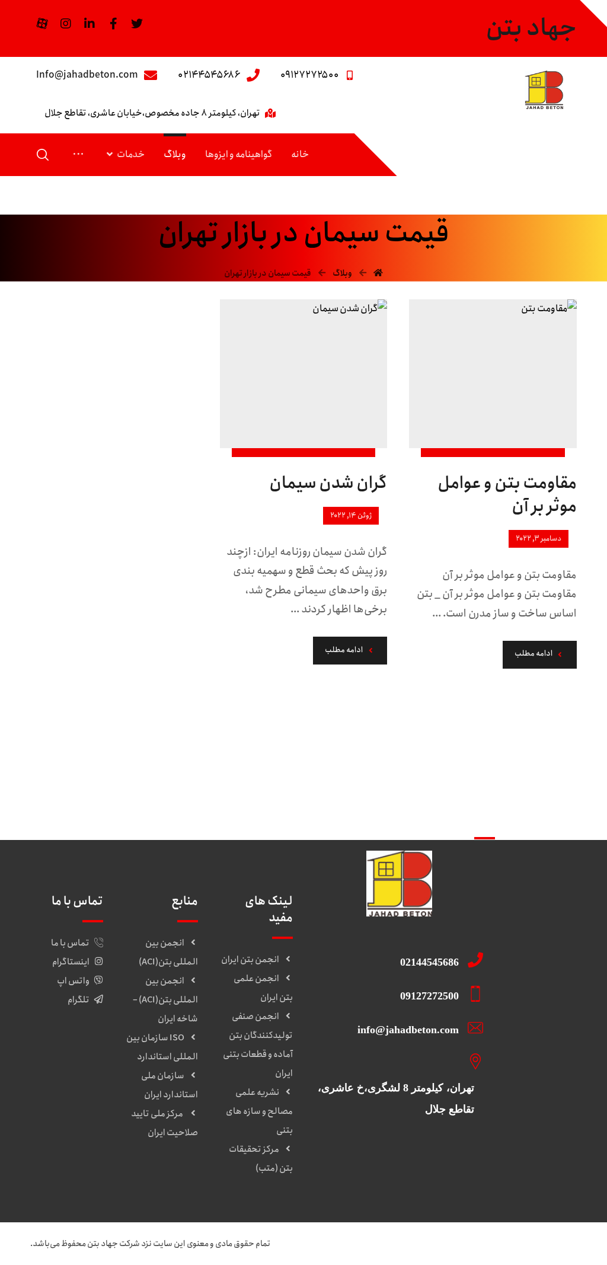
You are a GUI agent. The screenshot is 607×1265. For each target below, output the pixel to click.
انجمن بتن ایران (250, 960)
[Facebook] (113, 24)
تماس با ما (70, 943)
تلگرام (79, 1000)
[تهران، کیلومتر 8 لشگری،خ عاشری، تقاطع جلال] (394, 1061)
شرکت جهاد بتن (113, 1243)
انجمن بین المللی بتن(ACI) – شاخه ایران (165, 1000)
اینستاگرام (71, 962)
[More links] (78, 154)
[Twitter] (137, 24)
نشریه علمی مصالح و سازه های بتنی (259, 1111)
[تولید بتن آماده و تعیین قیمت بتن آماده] (544, 90)
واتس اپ (73, 981)
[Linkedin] (89, 24)
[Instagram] (66, 24)
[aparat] (42, 24)
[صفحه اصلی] (378, 273)
